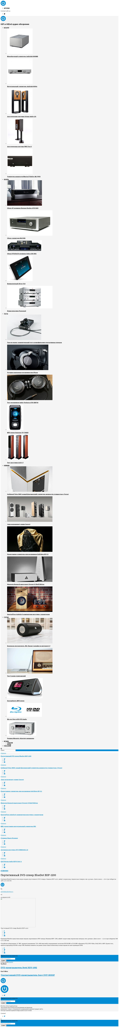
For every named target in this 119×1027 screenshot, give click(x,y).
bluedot (10, 962)
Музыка (6, 741)
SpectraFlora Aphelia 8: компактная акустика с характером (22, 815)
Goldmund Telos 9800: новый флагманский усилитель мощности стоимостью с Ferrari (31, 768)
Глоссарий (7, 746)
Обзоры (6, 179)
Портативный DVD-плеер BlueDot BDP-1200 (16, 756)
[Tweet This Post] (61, 759)
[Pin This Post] (61, 760)
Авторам (6, 8)
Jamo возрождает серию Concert (12, 779)
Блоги (9, 744)
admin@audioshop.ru (7, 891)
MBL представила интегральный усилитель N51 (18, 826)
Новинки (6, 465)
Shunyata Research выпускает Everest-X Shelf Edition (19, 803)
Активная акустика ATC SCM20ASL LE (14, 850)
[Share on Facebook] (61, 931)
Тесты (6, 314)
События (10, 743)
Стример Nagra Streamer (9, 838)
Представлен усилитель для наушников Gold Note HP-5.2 (21, 791)
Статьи (6, 617)
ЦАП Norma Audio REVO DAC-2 (11, 861)
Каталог (6, 28)
